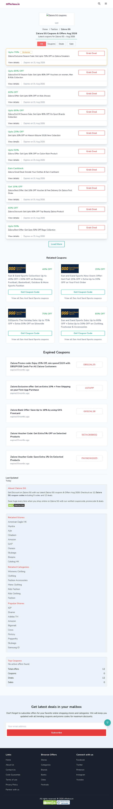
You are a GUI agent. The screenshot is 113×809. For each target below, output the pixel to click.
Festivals (45, 784)
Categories (46, 765)
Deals (61, 44)
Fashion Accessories (18, 580)
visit (56, 23)
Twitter (79, 765)
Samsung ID (14, 647)
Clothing (12, 575)
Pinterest (80, 769)
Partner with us (12, 789)
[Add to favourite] (72, 15)
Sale (71, 44)
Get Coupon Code (30, 292)
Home (45, 29)
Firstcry (11, 634)
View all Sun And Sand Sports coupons (30, 298)
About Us (10, 765)
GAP (10, 543)
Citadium (12, 535)
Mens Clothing (15, 584)
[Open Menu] (105, 3)
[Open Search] (99, 3)
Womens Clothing (16, 571)
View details (13, 62)
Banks (43, 774)
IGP (10, 607)
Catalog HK (13, 561)
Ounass (11, 548)
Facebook (80, 760)
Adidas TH (13, 616)
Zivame (11, 612)
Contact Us (11, 769)
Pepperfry (13, 638)
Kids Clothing (14, 593)
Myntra (11, 526)
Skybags (12, 552)
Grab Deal (91, 53)
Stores (44, 760)
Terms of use (11, 779)
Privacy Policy (12, 784)
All (41, 44)
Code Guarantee (13, 774)
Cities (43, 779)
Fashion (54, 29)
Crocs (10, 629)
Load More (56, 244)
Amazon (12, 539)
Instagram (80, 774)
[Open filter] (107, 722)
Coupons (51, 44)
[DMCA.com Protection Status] (56, 505)
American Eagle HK (17, 521)
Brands (44, 769)
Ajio (10, 530)
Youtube (80, 779)
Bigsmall (12, 625)
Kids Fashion (14, 589)
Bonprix (11, 557)
